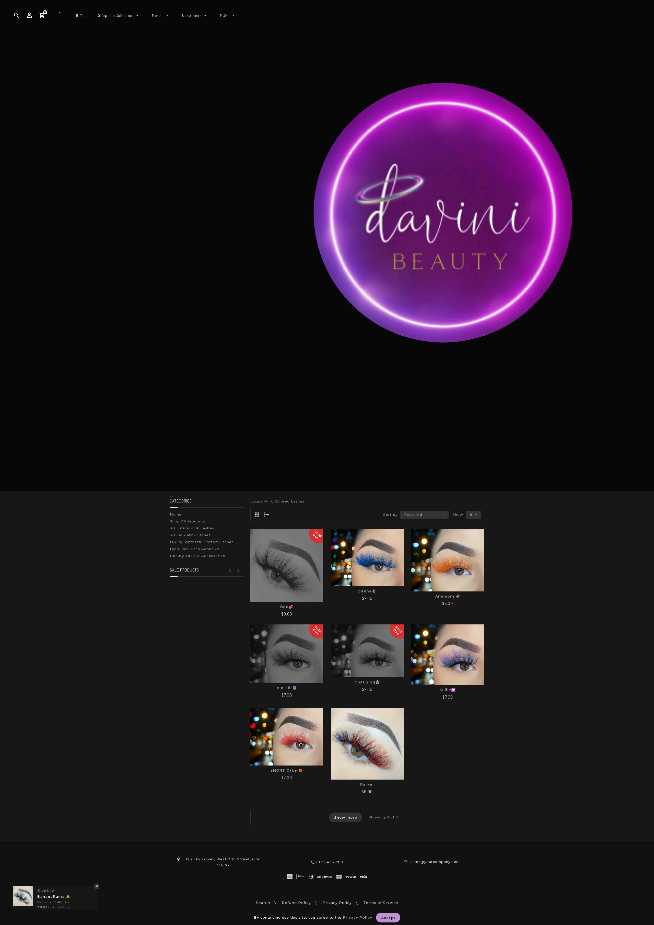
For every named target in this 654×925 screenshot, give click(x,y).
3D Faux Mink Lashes (190, 535)
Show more (345, 817)
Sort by (390, 514)
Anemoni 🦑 (447, 596)
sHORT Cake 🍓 (287, 770)
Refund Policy (296, 902)
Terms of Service (380, 902)
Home (176, 514)
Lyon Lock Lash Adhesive (194, 549)
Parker (367, 784)
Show (457, 514)
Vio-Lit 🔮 (287, 688)
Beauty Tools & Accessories (197, 556)
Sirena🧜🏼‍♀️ (367, 591)
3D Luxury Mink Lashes (192, 528)
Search (263, 902)
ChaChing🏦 (367, 682)
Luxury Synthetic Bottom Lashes (202, 542)
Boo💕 (286, 606)
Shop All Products (187, 521)
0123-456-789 (329, 862)
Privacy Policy (337, 902)
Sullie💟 (448, 690)
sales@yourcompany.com (435, 862)
